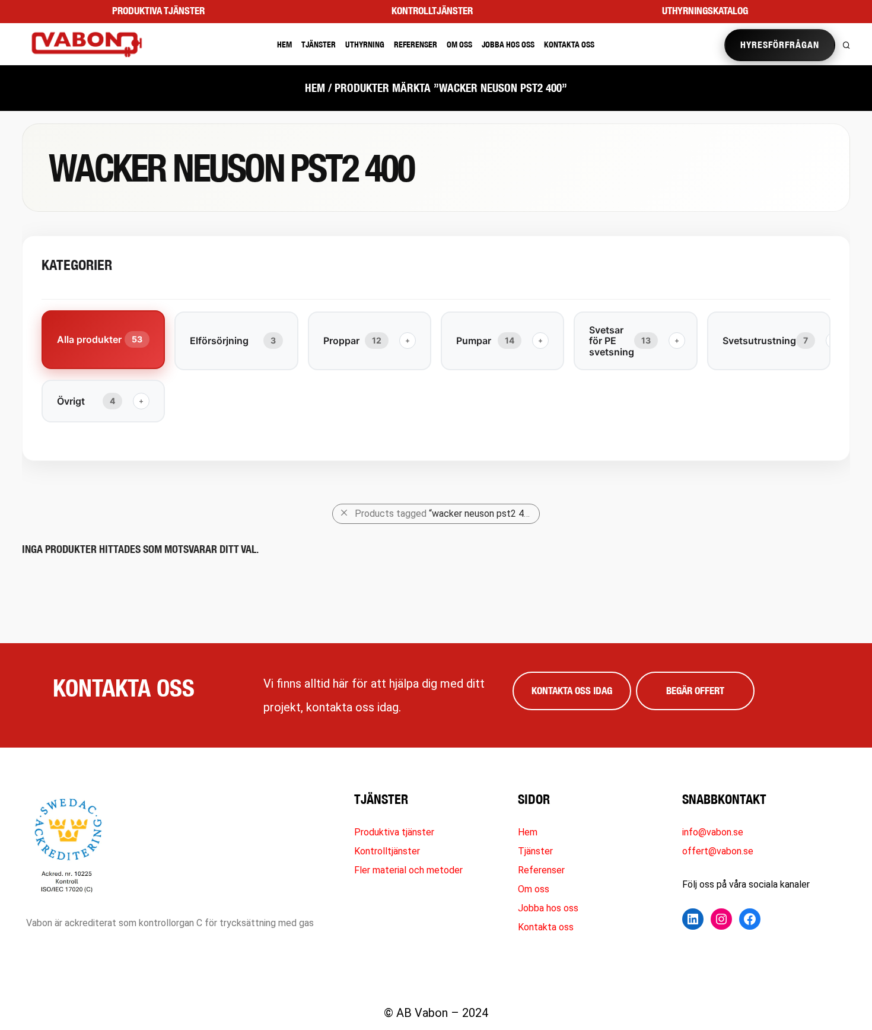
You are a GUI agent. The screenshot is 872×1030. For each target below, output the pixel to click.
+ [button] (407, 340)
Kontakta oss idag (572, 691)
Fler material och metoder (408, 870)
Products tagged (446, 513)
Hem (284, 44)
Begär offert (695, 691)
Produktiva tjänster (158, 11)
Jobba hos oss (508, 44)
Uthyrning (364, 44)
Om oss (459, 44)
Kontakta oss (569, 44)
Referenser (415, 44)
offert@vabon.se (717, 851)
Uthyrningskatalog (705, 11)
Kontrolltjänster (432, 11)
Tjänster (318, 44)
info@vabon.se (712, 832)
